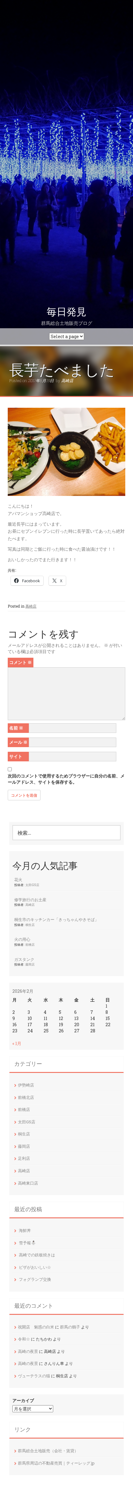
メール (18, 742)
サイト (15, 756)
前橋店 (30, 944)
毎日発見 (66, 312)
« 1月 (16, 1043)
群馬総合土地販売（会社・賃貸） (48, 1450)
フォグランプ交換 (35, 1279)
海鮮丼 (25, 1230)
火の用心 (22, 939)
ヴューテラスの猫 (34, 1376)
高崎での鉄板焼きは (37, 1255)
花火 (18, 879)
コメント (20, 662)
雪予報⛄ (27, 1243)
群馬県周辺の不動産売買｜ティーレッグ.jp (56, 1463)
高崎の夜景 (28, 1351)
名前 (16, 728)
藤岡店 (30, 964)
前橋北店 (26, 1097)
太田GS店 (32, 885)
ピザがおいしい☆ (35, 1267)
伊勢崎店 (26, 1085)
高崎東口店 (28, 1183)
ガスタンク (24, 959)
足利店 (24, 1158)
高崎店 (67, 380)
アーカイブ (23, 1400)
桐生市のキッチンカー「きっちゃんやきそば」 (56, 919)
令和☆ (24, 1339)
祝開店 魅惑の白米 (36, 1327)
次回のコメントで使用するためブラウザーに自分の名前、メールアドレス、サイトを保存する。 (66, 779)
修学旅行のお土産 (30, 899)
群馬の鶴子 (70, 1327)
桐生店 (30, 925)
